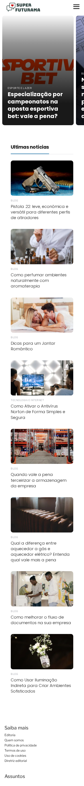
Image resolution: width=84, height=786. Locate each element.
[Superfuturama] (25, 7)
